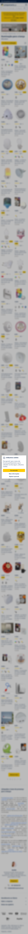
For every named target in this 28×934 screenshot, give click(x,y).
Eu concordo (14, 470)
